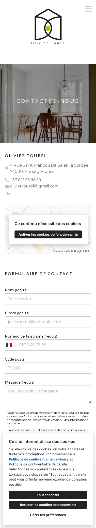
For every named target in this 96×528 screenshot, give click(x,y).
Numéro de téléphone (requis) (31, 336)
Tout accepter (48, 495)
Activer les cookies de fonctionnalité (48, 234)
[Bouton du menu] (88, 9)
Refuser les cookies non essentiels (48, 505)
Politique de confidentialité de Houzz (39, 459)
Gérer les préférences (48, 515)
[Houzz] (8, 193)
